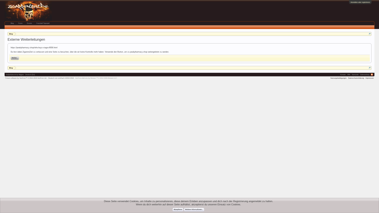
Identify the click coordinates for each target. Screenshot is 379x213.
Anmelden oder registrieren (360, 2)
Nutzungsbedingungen (338, 78)
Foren (20, 23)
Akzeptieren (178, 209)
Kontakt (343, 74)
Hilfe (348, 74)
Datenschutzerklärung (356, 78)
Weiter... (15, 58)
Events (29, 23)
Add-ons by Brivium (96, 78)
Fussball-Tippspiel (42, 23)
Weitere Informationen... (194, 209)
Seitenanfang (364, 74)
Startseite (355, 74)
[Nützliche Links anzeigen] (370, 34)
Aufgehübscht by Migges (15, 74)
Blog (12, 23)
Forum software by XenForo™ (26, 78)
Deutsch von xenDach (61, 78)
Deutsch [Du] (30, 74)
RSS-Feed (372, 75)
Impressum (370, 78)
